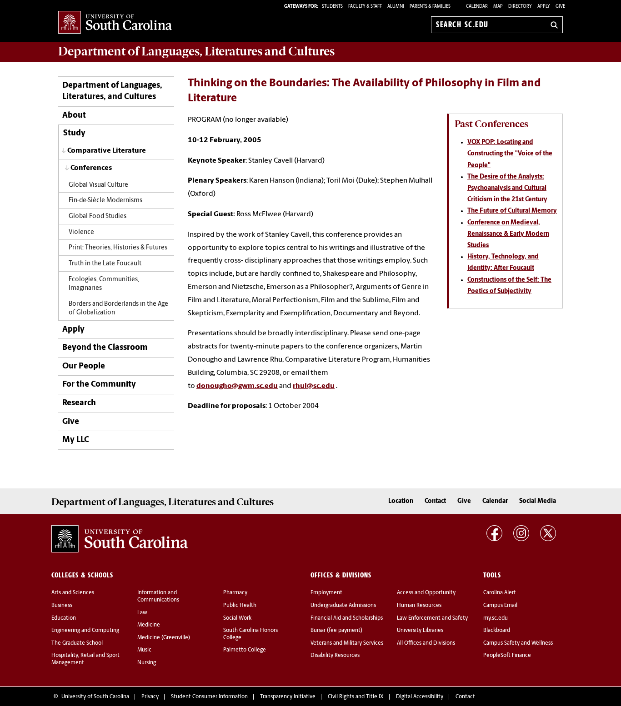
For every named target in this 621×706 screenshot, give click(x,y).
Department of (196, 51)
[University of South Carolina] (119, 538)
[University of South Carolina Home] (115, 23)
